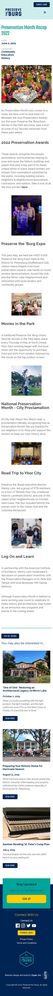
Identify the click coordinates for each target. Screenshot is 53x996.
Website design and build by (23, 975)
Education (7, 54)
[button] (45, 12)
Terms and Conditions (27, 943)
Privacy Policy (26, 939)
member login (26, 933)
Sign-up (26, 899)
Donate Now (41, 5)
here (24, 187)
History (5, 58)
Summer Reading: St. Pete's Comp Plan (26, 844)
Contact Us (26, 920)
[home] (13, 12)
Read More (10, 718)
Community (8, 51)
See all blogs (10, 636)
